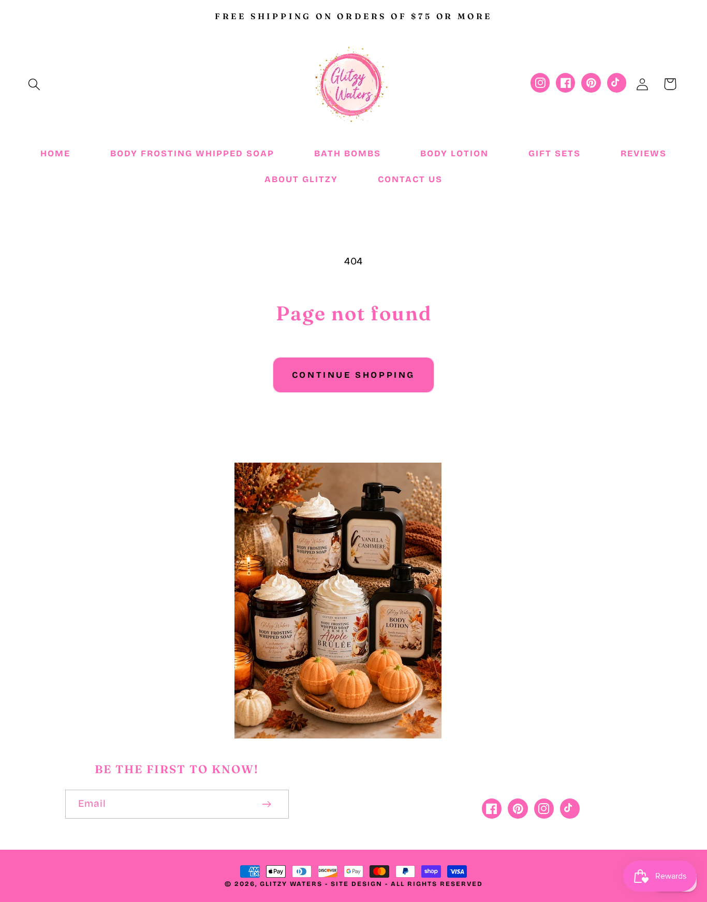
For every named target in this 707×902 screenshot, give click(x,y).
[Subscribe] (266, 804)
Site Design (356, 884)
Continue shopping (353, 374)
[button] (34, 84)
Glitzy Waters (291, 884)
